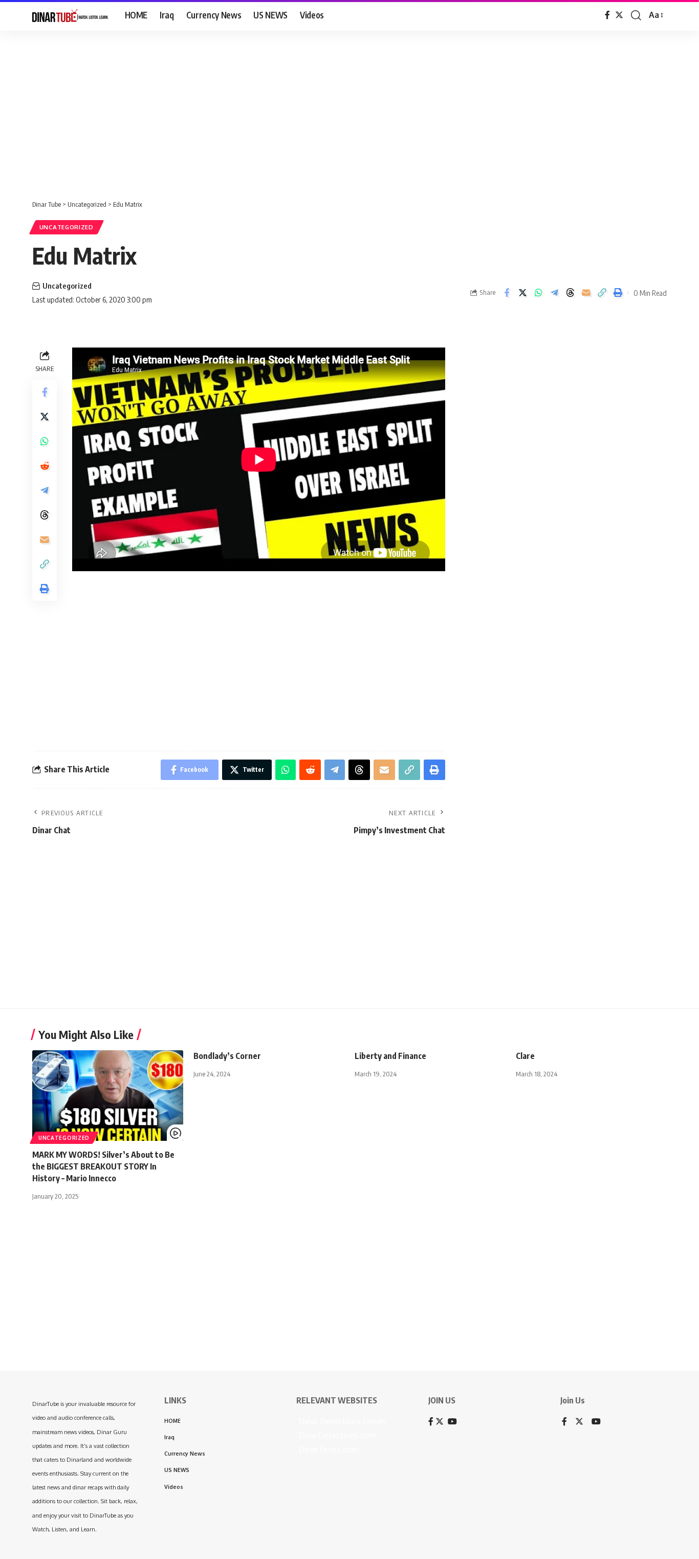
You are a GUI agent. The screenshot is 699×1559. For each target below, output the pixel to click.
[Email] (586, 293)
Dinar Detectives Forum (341, 1421)
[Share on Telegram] (554, 293)
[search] (636, 15)
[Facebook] (607, 15)
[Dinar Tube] (70, 15)
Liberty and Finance (390, 1056)
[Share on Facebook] (506, 293)
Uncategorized (66, 227)
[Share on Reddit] (44, 465)
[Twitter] (619, 15)
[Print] (617, 293)
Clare (525, 1056)
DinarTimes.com (327, 1449)
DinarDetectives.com (336, 1435)
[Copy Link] (602, 293)
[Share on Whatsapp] (538, 293)
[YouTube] (596, 1422)
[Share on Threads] (570, 293)
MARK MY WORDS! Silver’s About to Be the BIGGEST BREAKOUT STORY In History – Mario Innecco (103, 1166)
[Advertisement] (317, 110)
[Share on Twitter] (522, 293)
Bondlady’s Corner (227, 1056)
